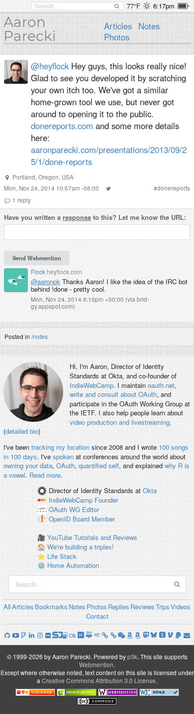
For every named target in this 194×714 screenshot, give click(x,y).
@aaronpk (45, 281)
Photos (116, 37)
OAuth (65, 465)
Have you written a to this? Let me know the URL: (95, 217)
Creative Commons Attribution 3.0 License (99, 680)
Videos (181, 606)
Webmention (96, 664)
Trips (163, 606)
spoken (63, 456)
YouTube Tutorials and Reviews (92, 537)
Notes (149, 26)
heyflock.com (64, 272)
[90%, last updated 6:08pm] (183, 6)
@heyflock (50, 66)
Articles (118, 26)
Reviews (142, 606)
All (7, 606)
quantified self (99, 465)
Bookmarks (51, 606)
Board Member (94, 519)
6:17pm (164, 5)
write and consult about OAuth (113, 394)
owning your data (27, 465)
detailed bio (21, 431)
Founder (106, 500)
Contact (97, 616)
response (77, 217)
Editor (90, 509)
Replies (118, 606)
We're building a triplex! (80, 546)
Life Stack (62, 556)
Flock (38, 272)
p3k (132, 656)
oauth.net (161, 385)
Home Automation (73, 565)
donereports (173, 188)
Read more (45, 475)
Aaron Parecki (29, 28)
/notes (39, 336)
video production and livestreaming (120, 422)
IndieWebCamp (91, 385)
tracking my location (60, 447)
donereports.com (62, 126)
